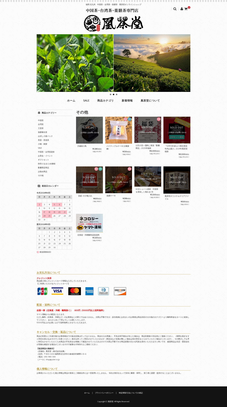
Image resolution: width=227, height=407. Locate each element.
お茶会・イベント (45, 156)
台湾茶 (40, 124)
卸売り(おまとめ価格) (47, 164)
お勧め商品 (42, 172)
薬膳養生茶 (42, 132)
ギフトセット (43, 160)
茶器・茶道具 (43, 140)
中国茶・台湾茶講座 (46, 152)
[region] (113, 63)
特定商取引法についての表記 (131, 393)
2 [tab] (113, 94)
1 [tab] (110, 94)
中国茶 (40, 120)
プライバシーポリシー (104, 393)
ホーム (71, 100)
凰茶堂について (150, 100)
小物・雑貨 (42, 144)
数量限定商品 (43, 168)
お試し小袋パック (45, 136)
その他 (40, 176)
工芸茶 (40, 128)
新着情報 (127, 100)
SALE (86, 100)
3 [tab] (116, 94)
